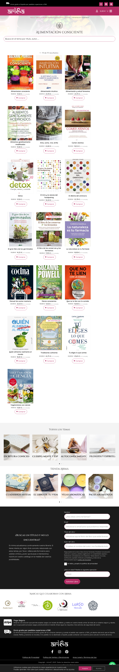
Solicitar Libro (72, 581)
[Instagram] (59, 651)
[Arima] (16, 11)
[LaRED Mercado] (77, 606)
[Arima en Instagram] (101, 4)
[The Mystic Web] (93, 606)
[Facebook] (52, 651)
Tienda (38, 17)
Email (66, 522)
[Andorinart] (7, 604)
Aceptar (85, 668)
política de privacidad (84, 560)
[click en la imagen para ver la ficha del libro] (20, 72)
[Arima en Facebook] (106, 4)
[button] (97, 11)
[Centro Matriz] (21, 605)
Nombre (67, 512)
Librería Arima (47, 17)
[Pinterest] (66, 651)
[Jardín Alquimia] (62, 605)
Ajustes (98, 668)
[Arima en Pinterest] (111, 4)
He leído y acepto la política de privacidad (82, 563)
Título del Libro (69, 532)
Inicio (32, 17)
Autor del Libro (69, 542)
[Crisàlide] (35, 605)
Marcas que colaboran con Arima (50, 593)
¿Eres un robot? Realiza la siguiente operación (80, 569)
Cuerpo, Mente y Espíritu (62, 17)
